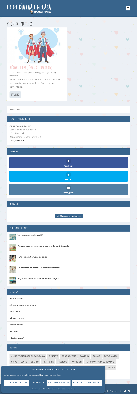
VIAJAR (111, 367)
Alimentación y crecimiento (23, 305)
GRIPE (14, 362)
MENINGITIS (48, 362)
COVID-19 (84, 356)
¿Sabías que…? (16, 338)
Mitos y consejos (17, 318)
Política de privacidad (56, 389)
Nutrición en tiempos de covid (32, 257)
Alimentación (16, 298)
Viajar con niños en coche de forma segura (38, 278)
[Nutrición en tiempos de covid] (12, 258)
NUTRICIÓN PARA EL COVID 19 (99, 362)
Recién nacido (16, 325)
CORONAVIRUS (69, 356)
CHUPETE (53, 356)
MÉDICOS (62, 362)
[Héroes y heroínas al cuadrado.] (37, 45)
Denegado (37, 382)
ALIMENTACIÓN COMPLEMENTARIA (28, 356)
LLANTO (35, 362)
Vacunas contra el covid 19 (30, 235)
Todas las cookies (16, 382)
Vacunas (13, 331)
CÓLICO (96, 356)
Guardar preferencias (87, 382)
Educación (14, 311)
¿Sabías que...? (46, 73)
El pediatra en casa (20, 73)
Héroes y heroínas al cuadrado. (31, 67)
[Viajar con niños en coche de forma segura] (12, 280)
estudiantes (110, 356)
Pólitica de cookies (38, 389)
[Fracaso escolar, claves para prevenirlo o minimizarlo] (12, 247)
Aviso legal (70, 389)
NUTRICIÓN (76, 362)
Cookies (113, 391)
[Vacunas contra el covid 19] (12, 237)
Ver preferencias (58, 382)
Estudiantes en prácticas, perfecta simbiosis (39, 268)
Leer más (15, 95)
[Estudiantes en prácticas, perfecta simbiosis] (12, 269)
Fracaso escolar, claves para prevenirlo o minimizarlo (43, 246)
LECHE (24, 362)
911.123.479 (19, 141)
